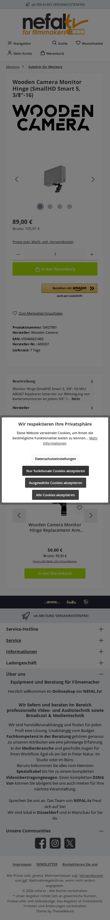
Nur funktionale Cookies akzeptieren (55, 471)
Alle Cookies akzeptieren (55, 495)
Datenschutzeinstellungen (55, 458)
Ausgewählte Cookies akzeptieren (55, 482)
